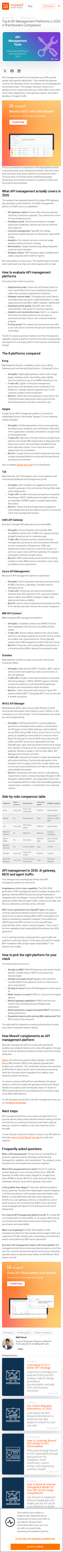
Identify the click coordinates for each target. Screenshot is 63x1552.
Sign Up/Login (49, 6)
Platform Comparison (43, 1333)
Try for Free (18, 122)
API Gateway (8, 1333)
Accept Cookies (35, 1547)
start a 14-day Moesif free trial (25, 1137)
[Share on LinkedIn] (19, 71)
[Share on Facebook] (12, 71)
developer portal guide (16, 1103)
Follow (20, 1349)
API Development (27, 18)
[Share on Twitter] (5, 71)
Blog (30, 6)
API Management (23, 1333)
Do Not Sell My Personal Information (35, 1539)
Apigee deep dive (25, 465)
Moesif (5, 1060)
